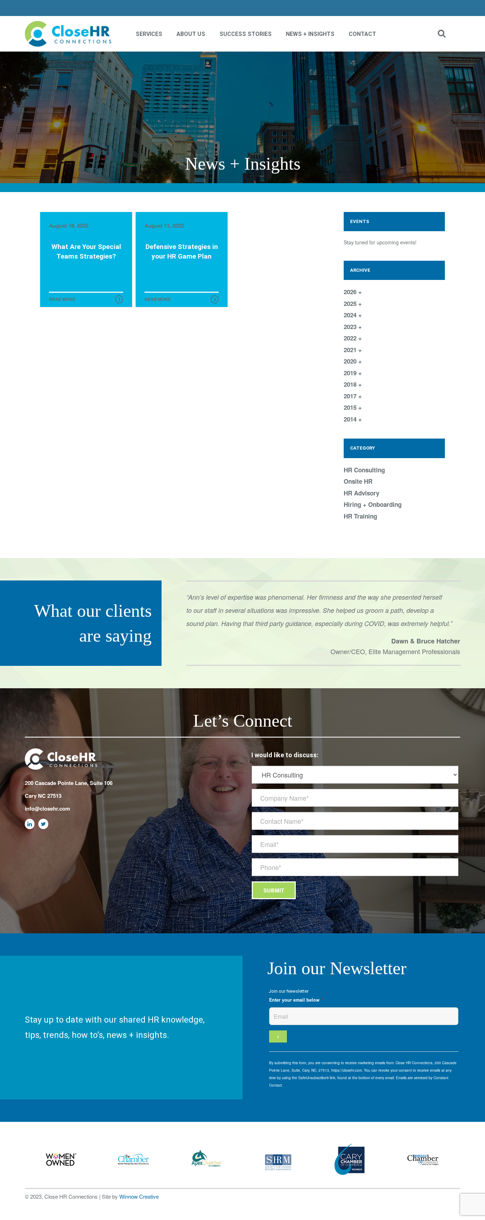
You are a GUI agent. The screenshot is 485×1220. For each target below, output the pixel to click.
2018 (351, 384)
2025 (351, 303)
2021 (351, 349)
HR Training (360, 516)
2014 (351, 419)
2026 (351, 291)
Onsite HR (358, 481)
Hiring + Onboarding (373, 504)
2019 (351, 372)
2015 (351, 407)
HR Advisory (361, 493)
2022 (351, 338)
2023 (351, 326)
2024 (351, 315)
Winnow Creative (139, 1196)
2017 (351, 396)
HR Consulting (364, 470)
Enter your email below (296, 1000)
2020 (351, 361)
